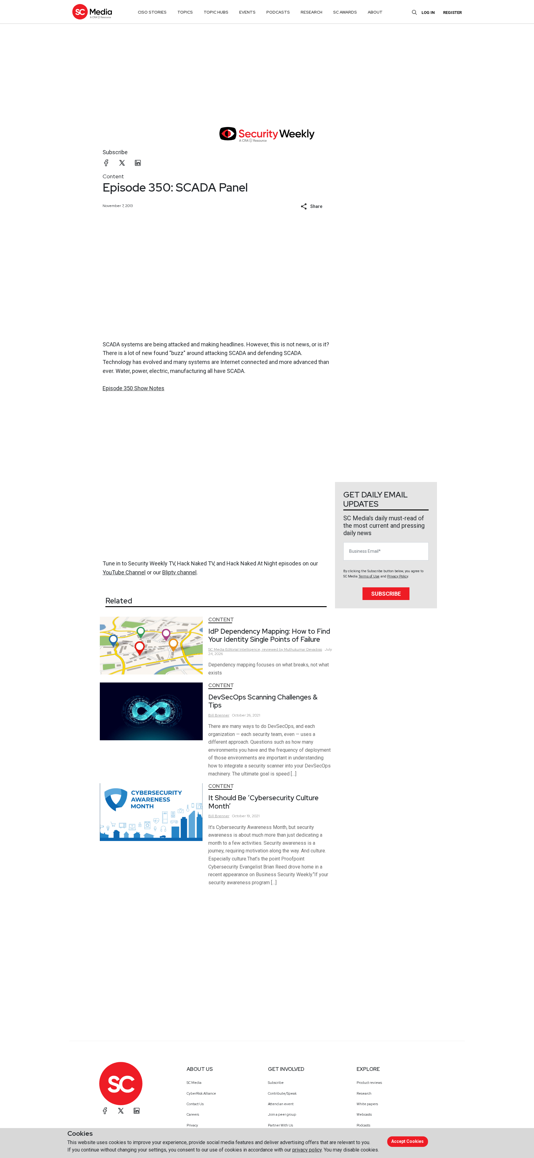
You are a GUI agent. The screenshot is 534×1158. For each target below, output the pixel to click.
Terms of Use (368, 576)
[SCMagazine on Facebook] (105, 1110)
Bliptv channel (179, 572)
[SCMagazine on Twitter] (121, 1110)
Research (364, 1093)
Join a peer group (282, 1114)
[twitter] (122, 163)
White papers (367, 1104)
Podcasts (363, 1125)
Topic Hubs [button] (216, 12)
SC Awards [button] (345, 12)
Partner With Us (280, 1125)
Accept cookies (407, 1141)
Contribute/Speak (282, 1093)
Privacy (192, 1125)
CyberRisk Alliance (201, 1093)
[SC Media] (92, 11)
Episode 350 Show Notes (133, 388)
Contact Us (195, 1104)
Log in (428, 12)
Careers (193, 1114)
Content (113, 176)
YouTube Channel (124, 572)
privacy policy (307, 1150)
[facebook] (106, 163)
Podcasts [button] (278, 12)
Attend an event (281, 1104)
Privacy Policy (397, 576)
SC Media (194, 1082)
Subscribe (115, 152)
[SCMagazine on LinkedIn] (136, 1110)
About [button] (375, 12)
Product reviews (369, 1082)
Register (452, 12)
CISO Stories (152, 12)
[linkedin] (138, 163)
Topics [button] (185, 12)
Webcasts (364, 1114)
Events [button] (247, 12)
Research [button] (311, 12)
